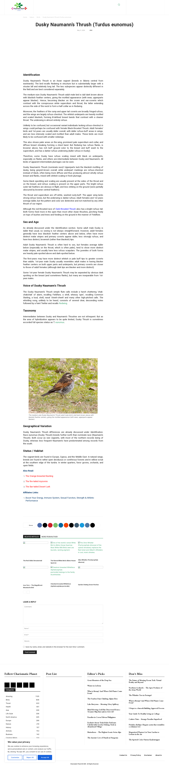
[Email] (71, 525)
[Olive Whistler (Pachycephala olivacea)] (90, 549)
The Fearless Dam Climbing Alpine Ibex (102, 698)
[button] (119, 4)
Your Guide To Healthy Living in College (144, 714)
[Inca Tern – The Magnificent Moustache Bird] (35, 574)
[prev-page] (24, 592)
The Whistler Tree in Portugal (140, 695)
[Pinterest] (154, 2)
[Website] (147, 6)
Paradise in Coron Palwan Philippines (101, 717)
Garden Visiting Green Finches (88, 585)
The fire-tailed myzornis (37, 481)
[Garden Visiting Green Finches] (90, 574)
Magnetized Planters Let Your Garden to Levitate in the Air (144, 733)
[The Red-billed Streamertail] (35, 550)
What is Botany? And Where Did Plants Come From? (104, 692)
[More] (98, 525)
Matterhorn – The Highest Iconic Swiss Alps (104, 732)
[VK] (87, 525)
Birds (38, 17)
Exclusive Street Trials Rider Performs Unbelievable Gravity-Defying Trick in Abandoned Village (101, 724)
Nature (32, 17)
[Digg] (92, 525)
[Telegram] (82, 525)
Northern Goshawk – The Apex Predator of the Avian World (145, 689)
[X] (143, 6)
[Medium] (150, 2)
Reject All (30, 757)
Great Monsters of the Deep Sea (99, 680)
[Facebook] (135, 2)
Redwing (63, 303)
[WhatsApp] (55, 525)
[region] (30, 750)
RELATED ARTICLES (31, 537)
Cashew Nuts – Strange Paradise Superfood (145, 719)
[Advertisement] (63, 53)
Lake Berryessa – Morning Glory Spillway (103, 704)
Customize (15, 757)
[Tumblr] (76, 525)
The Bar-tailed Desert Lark (38, 486)
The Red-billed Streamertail (32, 560)
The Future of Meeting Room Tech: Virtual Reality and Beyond (145, 681)
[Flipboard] (139, 2)
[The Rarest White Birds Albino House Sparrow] (63, 550)
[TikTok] (139, 6)
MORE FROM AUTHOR (50, 537)
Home (25, 17)
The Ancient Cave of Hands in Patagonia (102, 738)
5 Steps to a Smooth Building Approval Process (146, 708)
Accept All (45, 757)
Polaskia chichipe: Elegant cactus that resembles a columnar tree (146, 726)
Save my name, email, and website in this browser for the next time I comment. (55, 647)
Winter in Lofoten (94, 685)
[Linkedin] (146, 2)
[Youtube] (151, 6)
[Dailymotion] (131, 2)
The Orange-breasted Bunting (39, 476)
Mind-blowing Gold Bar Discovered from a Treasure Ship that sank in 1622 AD (103, 710)
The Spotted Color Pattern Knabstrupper (144, 739)
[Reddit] (157, 2)
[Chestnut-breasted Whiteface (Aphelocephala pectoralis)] (63, 574)
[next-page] (28, 592)
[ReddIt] (66, 525)
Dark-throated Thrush (66, 209)
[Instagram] (143, 2)
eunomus (59, 322)
